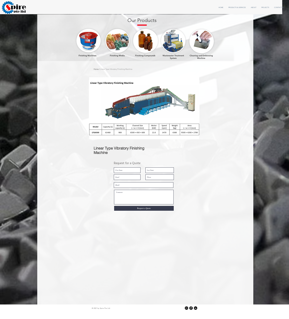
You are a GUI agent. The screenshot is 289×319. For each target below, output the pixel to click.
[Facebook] (191, 308)
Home (96, 69)
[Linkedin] (195, 308)
